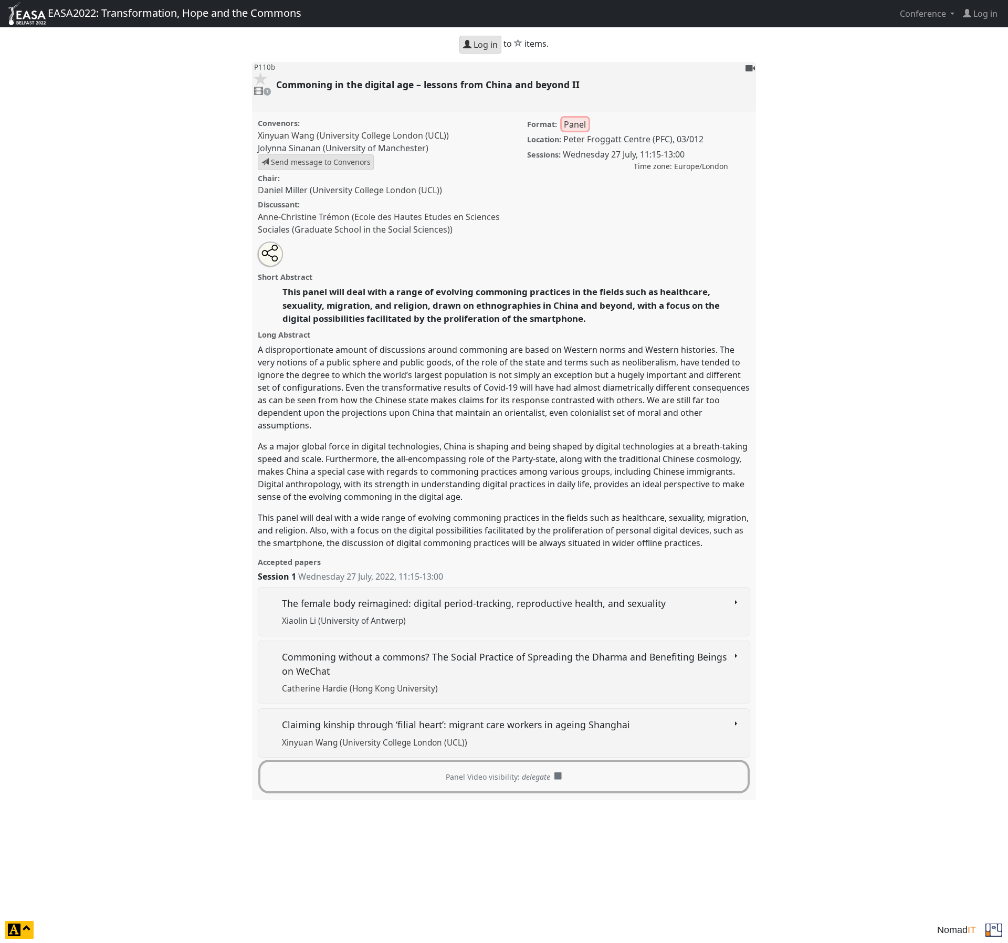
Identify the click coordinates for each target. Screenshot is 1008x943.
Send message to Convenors (320, 162)
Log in (484, 44)
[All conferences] (993, 929)
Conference (924, 13)
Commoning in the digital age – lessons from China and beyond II (429, 84)
